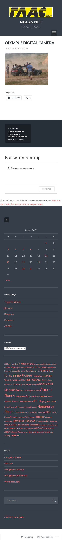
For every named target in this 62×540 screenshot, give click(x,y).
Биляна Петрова (11, 371)
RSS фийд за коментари (15, 475)
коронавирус (10, 428)
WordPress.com (12, 481)
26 (23, 268)
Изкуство (9, 314)
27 (31, 268)
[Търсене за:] (31, 500)
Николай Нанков (16, 407)
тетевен (15, 435)
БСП (37, 367)
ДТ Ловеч (43, 380)
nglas (25, 48)
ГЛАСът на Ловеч (14, 517)
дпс (19, 425)
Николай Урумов (31, 407)
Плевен (13, 417)
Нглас (6, 407)
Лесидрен (29, 390)
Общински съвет (21, 412)
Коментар (47, 189)
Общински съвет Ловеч (37, 412)
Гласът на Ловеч (18, 375)
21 (38, 262)
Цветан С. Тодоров (24, 420)
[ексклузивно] (7, 220)
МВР (45, 396)
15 (46, 255)
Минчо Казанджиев (21, 401)
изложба (25, 424)
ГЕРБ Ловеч (48, 371)
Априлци (15, 367)
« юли (7, 280)
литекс (39, 427)
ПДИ (48, 412)
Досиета (8, 308)
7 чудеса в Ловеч (12, 302)
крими (20, 428)
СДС (27, 417)
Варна (33, 371)
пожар (25, 432)
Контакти (8, 320)
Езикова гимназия (31, 384)
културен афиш (29, 428)
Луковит (30, 396)
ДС (47, 376)
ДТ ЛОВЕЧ (33, 379)
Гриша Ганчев (39, 376)
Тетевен (32, 417)
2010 (6, 364)
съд (51, 432)
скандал (46, 432)
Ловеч (45, 389)
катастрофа (34, 425)
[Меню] (54, 33)
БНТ (32, 367)
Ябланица (40, 421)
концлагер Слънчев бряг (49, 425)
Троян (39, 417)
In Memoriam (25, 363)
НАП (31, 401)
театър (7, 435)
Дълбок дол (18, 384)
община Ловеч (17, 432)
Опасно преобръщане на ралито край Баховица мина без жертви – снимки (17, 133)
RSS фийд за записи (14, 469)
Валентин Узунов (24, 371)
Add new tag (13, 364)
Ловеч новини (21, 396)
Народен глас (48, 401)
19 (23, 262)
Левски (22, 390)
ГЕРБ (40, 370)
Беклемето (52, 367)
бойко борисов (50, 421)
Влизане (8, 463)
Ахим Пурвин (24, 367)
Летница (36, 390)
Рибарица (21, 417)
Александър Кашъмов (42, 364)
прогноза (32, 432)
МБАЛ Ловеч (39, 396)
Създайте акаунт (12, 457)
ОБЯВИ (8, 326)
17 (8, 262)
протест (39, 432)
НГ (36, 401)
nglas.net (31, 22)
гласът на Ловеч (10, 425)
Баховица (43, 367)
